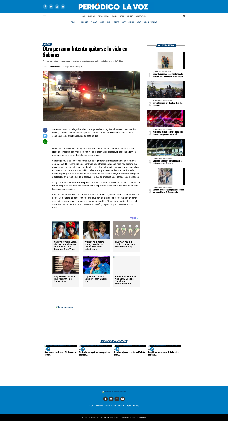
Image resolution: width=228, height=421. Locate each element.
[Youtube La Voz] (122, 399)
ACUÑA (128, 406)
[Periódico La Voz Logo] (114, 11)
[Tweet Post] (45, 136)
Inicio (84, 16)
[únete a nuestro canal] (114, 323)
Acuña (122, 16)
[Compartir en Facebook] (45, 130)
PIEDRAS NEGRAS (110, 406)
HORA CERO (84, 22)
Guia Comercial (141, 16)
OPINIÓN (131, 22)
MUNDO (116, 22)
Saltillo (130, 16)
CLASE (124, 22)
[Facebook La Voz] (105, 399)
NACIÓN (109, 22)
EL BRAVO (94, 22)
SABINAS (121, 406)
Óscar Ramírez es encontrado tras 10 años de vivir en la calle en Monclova (168, 75)
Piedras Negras (103, 16)
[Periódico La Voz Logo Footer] (114, 391)
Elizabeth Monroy (54, 66)
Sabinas (114, 16)
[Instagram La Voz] (116, 399)
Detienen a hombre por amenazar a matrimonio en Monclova (167, 162)
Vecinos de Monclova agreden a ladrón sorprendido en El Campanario (168, 191)
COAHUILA (74, 22)
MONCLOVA (99, 406)
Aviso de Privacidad (150, 22)
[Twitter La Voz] (111, 399)
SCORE (102, 22)
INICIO (91, 406)
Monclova (91, 16)
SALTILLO (136, 406)
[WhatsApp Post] (45, 141)
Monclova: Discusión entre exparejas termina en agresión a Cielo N (168, 133)
